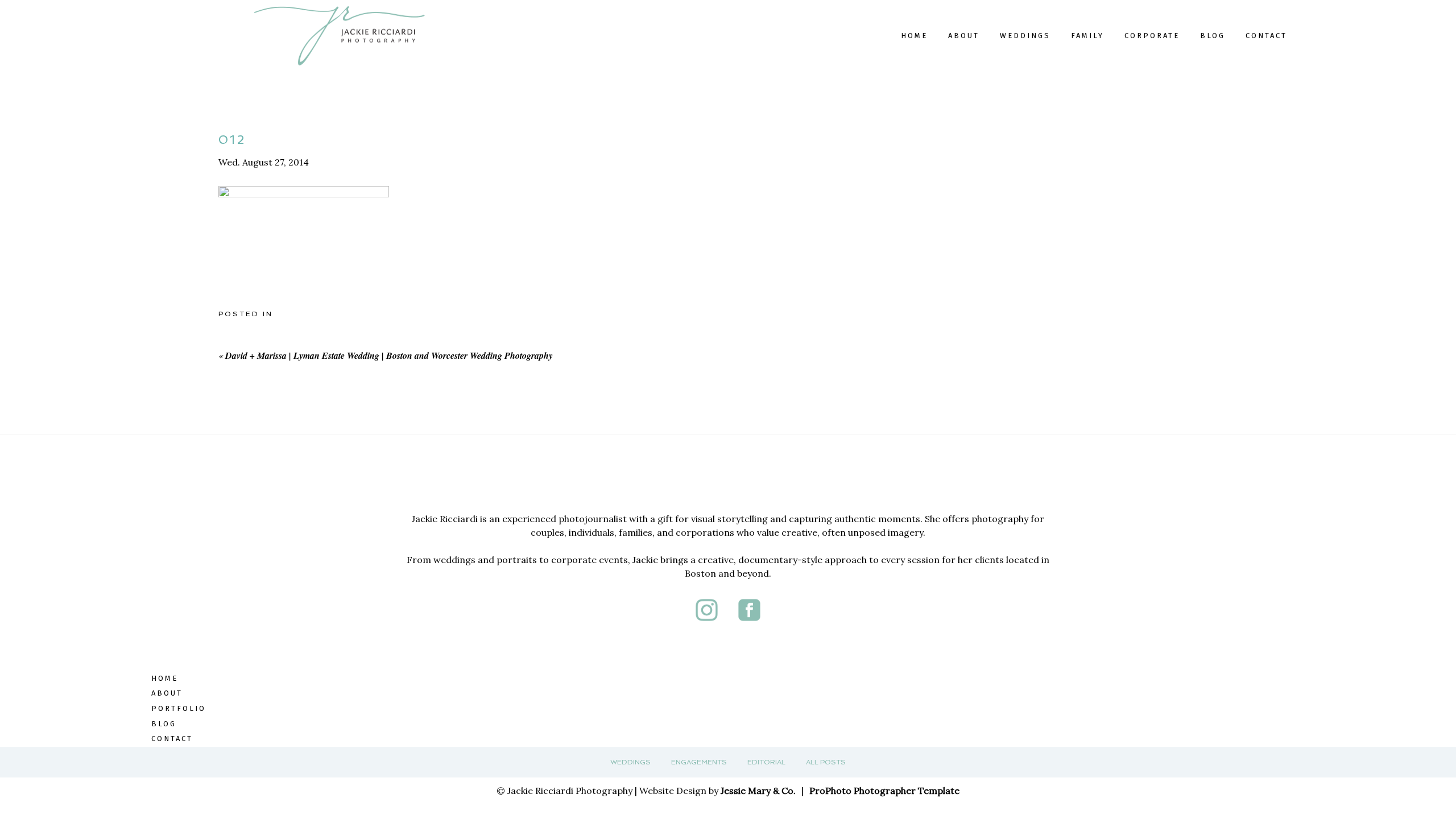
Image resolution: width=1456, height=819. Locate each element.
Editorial (766, 762)
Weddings (630, 762)
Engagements (699, 762)
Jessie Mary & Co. (758, 790)
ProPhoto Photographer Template (884, 790)
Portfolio (178, 708)
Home (914, 35)
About (963, 35)
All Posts (826, 762)
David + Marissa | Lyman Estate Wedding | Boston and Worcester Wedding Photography (389, 355)
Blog (1212, 35)
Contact (1266, 35)
